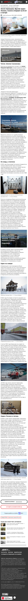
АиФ (10, 36)
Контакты (4, 552)
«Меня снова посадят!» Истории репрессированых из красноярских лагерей (16, 542)
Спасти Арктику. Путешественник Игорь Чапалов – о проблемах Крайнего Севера (10, 237)
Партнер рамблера (13, 594)
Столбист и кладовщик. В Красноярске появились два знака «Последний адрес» (15, 533)
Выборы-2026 (18, 552)
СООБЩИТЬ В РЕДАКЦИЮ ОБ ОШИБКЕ (11, 554)
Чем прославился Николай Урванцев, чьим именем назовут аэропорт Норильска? (16, 528)
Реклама (10, 552)
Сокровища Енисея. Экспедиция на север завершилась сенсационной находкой (12, 123)
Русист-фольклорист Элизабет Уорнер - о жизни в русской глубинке (15, 524)
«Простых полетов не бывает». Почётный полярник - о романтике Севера (13, 372)
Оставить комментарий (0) (14, 507)
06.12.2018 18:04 (4, 5)
